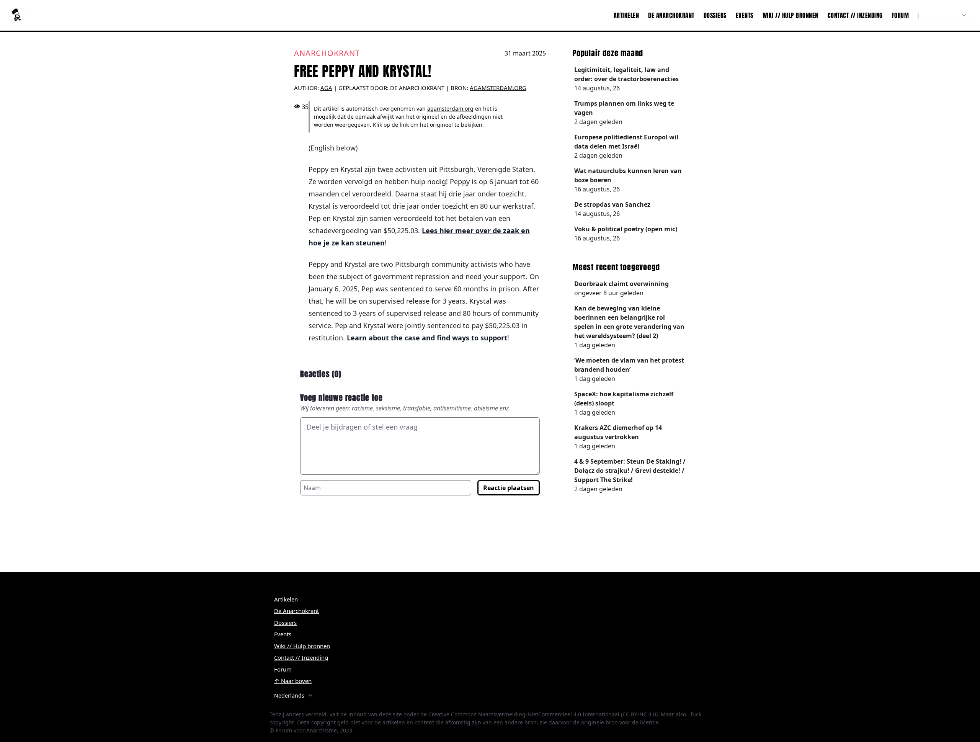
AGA (326, 88)
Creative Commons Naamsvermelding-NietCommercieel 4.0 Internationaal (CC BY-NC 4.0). (543, 714)
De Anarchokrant (671, 15)
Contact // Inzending (855, 15)
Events (744, 15)
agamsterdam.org (498, 88)
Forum (900, 15)
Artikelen (626, 15)
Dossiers (715, 15)
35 (305, 107)
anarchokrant (327, 53)
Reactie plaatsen (508, 488)
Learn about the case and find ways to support (427, 337)
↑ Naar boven (293, 681)
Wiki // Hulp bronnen (790, 15)
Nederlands (943, 15)
